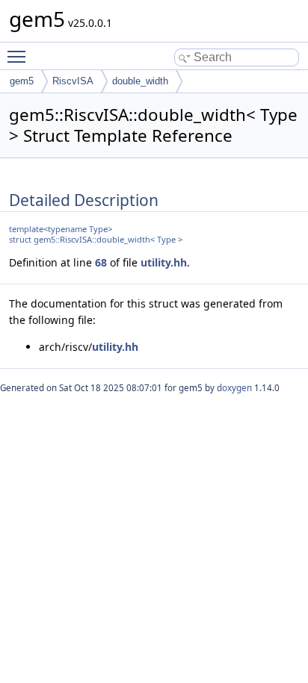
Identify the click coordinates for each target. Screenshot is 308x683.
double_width (140, 81)
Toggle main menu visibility (19, 56)
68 (101, 262)
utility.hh (164, 262)
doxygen (234, 387)
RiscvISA (72, 81)
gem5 (22, 81)
